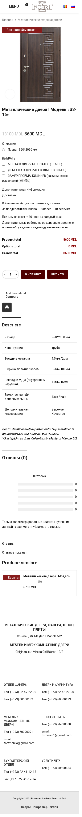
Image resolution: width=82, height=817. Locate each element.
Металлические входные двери (40, 20)
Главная (7, 20)
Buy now (57, 274)
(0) (40, 581)
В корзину (33, 274)
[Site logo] (42, 6)
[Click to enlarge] (10, 94)
